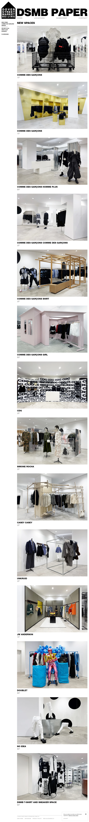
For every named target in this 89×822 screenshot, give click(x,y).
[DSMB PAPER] (52, 12)
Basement (4, 31)
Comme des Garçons (8, 24)
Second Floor (5, 28)
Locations (39, 18)
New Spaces (5, 26)
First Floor (5, 29)
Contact (83, 18)
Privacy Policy (37, 818)
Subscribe (61, 18)
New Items (5, 22)
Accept (66, 818)
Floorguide (5, 34)
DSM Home (20, 818)
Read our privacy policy (73, 815)
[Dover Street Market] (9, 10)
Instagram (28, 818)
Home (19, 18)
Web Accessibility (48, 818)
